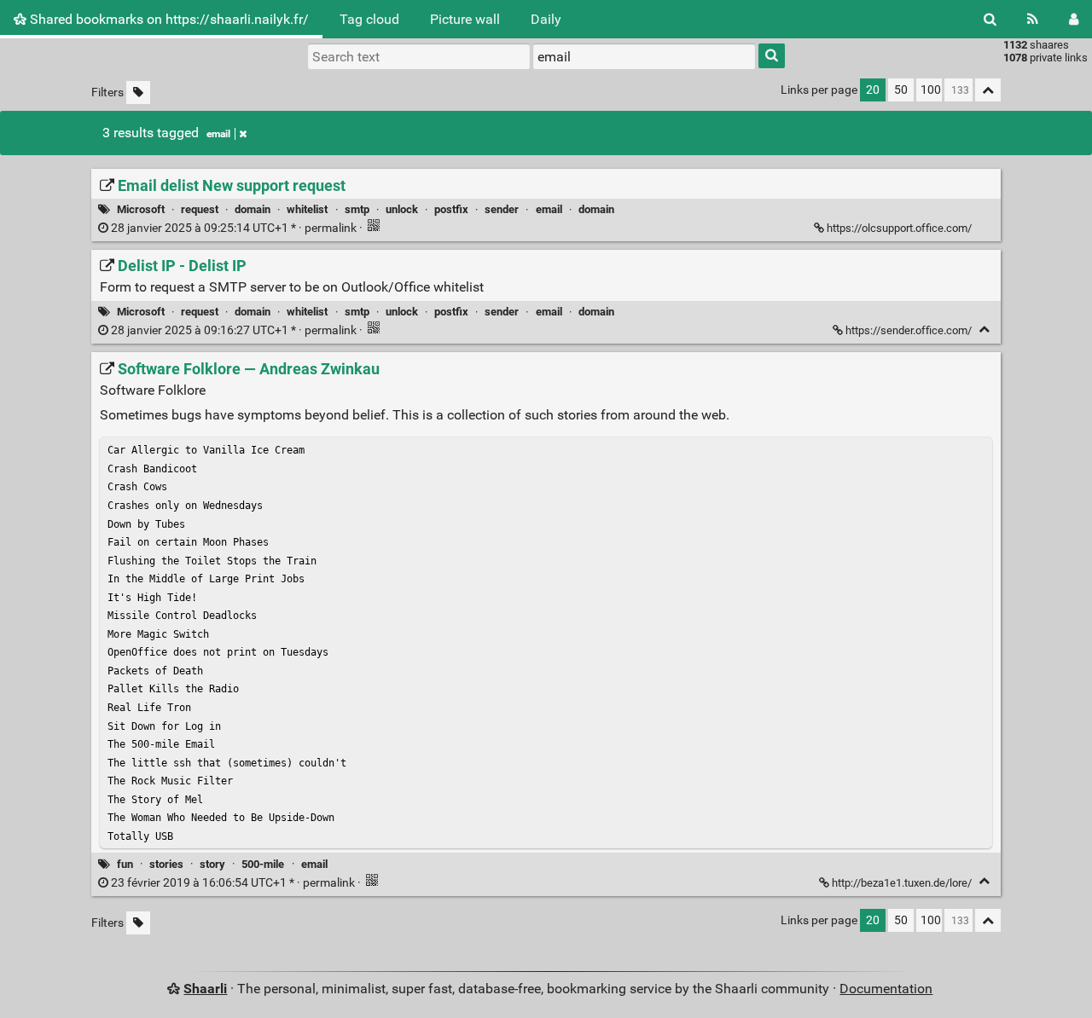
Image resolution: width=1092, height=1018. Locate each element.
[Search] (990, 19)
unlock (402, 209)
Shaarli (205, 988)
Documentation (885, 988)
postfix (451, 209)
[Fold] (984, 329)
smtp (357, 209)
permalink (233, 228)
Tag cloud (369, 19)
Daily (546, 19)
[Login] (1073, 19)
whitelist (307, 209)
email (218, 134)
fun (125, 864)
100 (931, 90)
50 (901, 90)
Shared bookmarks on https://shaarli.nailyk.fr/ (167, 19)
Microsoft (141, 209)
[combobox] (644, 56)
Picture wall (465, 19)
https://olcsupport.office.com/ (899, 228)
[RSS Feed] (1033, 19)
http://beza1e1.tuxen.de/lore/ (901, 882)
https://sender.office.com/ (908, 330)
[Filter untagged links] (138, 92)
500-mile (262, 864)
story (212, 864)
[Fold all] (988, 89)
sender (502, 209)
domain (252, 209)
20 (873, 90)
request (199, 209)
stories (166, 864)
